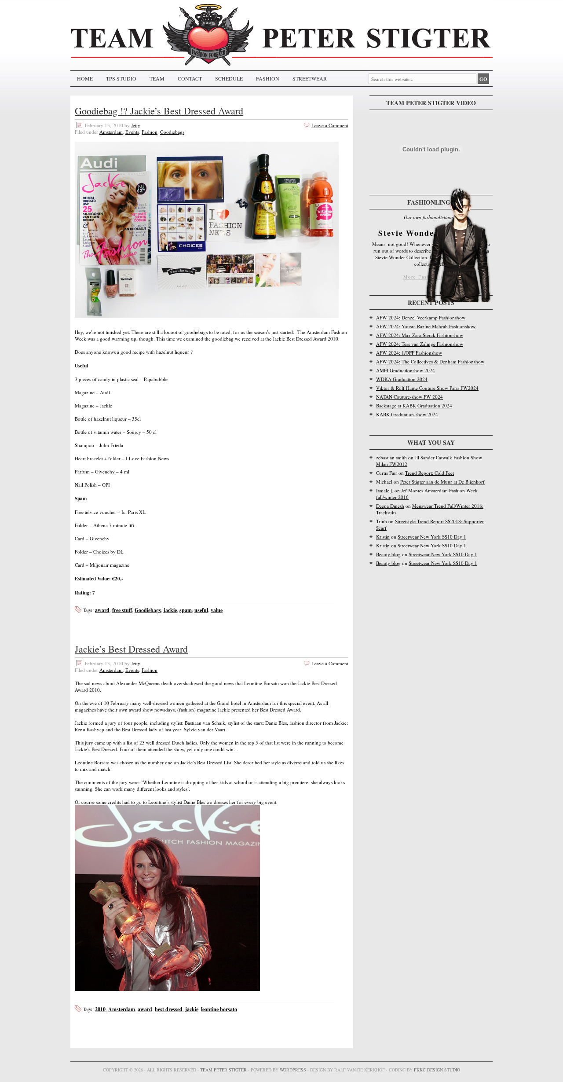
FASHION (267, 78)
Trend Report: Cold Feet (429, 472)
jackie (170, 610)
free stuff (122, 610)
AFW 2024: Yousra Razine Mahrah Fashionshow (425, 326)
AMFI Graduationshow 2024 (405, 370)
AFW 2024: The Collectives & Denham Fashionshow (430, 361)
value (217, 610)
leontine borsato (219, 1009)
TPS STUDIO (121, 78)
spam (185, 610)
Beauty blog (388, 554)
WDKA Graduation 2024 (402, 379)
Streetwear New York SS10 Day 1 (432, 536)
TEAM (157, 78)
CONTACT (190, 78)
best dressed (169, 1009)
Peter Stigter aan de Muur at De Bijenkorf (442, 481)
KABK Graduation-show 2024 (407, 414)
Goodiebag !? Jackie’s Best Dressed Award (159, 110)
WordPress (293, 1070)
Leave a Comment (329, 125)
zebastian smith (391, 457)
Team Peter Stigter (223, 1070)
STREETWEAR (309, 78)
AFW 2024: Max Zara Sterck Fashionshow (419, 335)
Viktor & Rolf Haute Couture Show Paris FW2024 (427, 388)
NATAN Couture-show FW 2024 (409, 396)
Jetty (135, 125)
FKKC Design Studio (437, 1070)
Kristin (383, 536)
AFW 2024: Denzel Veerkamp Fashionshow (420, 317)
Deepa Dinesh (390, 505)
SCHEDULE (229, 78)
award (102, 610)
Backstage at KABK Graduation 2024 (414, 405)
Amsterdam (111, 131)
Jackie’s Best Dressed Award (131, 648)
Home (85, 78)
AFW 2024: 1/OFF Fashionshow (409, 352)
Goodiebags (172, 131)
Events (132, 131)
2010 (100, 1009)
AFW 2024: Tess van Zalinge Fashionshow (419, 344)
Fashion (149, 131)
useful (201, 610)
